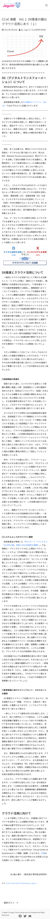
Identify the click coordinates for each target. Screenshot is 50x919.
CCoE (8, 883)
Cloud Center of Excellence (20, 883)
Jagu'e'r (34, 883)
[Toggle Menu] (46, 5)
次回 (43, 853)
